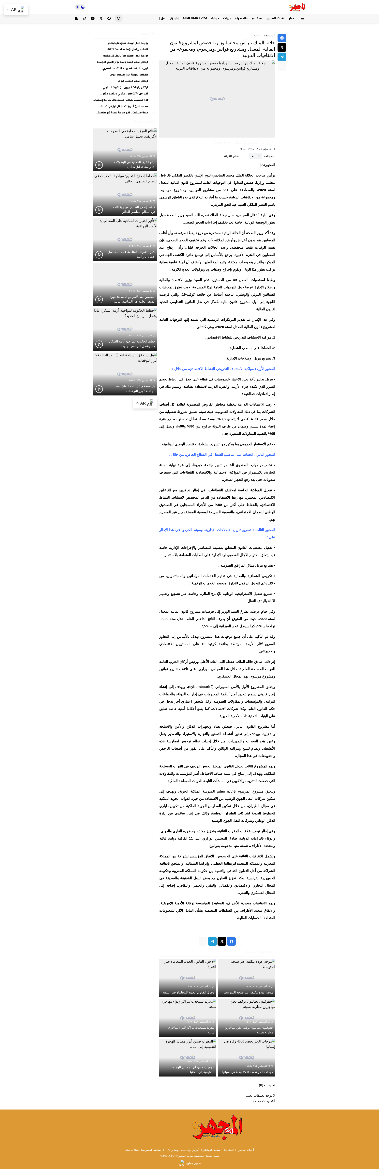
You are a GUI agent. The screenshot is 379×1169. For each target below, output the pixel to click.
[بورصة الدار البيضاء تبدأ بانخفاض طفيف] (125, 57)
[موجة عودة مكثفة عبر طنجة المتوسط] (246, 978)
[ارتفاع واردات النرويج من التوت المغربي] (125, 88)
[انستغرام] (76, 18)
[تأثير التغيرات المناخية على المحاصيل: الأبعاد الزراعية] (125, 239)
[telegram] (282, 57)
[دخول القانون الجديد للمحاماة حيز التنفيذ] (187, 978)
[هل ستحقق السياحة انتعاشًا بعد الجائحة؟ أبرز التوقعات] (125, 374)
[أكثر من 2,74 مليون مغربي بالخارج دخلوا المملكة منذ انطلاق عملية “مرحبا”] (125, 95)
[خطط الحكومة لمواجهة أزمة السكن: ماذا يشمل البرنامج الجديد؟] (125, 329)
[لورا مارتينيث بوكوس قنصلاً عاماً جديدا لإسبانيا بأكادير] (125, 101)
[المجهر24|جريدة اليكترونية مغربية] (297, 7)
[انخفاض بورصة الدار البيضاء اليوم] (125, 76)
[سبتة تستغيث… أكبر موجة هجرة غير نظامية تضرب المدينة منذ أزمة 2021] (125, 112)
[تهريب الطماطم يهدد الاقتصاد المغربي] (125, 69)
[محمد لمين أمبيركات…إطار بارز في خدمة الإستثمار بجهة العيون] (125, 107)
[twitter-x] (282, 47)
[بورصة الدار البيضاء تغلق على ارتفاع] (125, 44)
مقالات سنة (132, 1149)
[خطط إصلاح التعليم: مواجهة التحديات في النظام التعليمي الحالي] (125, 194)
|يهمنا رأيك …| (171, 1149)
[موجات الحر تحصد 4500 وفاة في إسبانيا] (246, 1058)
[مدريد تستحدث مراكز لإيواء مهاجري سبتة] (187, 1018)
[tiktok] (84, 18)
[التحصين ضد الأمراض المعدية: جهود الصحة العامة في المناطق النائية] (125, 284)
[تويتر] (101, 18)
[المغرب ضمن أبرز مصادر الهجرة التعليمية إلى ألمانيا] (187, 1058)
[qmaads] (217, 1126)
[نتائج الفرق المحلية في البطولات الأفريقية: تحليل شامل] (125, 149)
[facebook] (282, 38)
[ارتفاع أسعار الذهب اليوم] (125, 82)
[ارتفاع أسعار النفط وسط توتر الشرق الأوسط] (125, 63)
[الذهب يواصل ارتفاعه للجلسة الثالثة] (125, 50)
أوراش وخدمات (190, 1149)
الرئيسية (270, 35)
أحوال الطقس (246, 1149)
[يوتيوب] (93, 18)
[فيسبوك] (109, 18)
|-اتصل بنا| (230, 1149)
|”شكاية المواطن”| (211, 1149)
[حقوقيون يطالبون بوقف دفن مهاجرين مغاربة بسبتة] (246, 1018)
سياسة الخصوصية (151, 1149)
